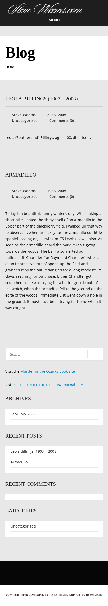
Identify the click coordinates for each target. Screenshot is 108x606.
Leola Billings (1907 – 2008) (41, 98)
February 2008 (23, 413)
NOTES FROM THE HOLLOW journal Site (48, 384)
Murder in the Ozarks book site (47, 371)
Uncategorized (25, 120)
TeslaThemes (58, 595)
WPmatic (96, 595)
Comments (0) (61, 120)
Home (11, 66)
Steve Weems (24, 114)
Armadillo (20, 175)
